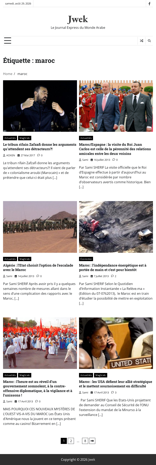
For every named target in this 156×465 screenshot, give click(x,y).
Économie (86, 258)
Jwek (78, 18)
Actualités (10, 137)
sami (85, 160)
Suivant (92, 441)
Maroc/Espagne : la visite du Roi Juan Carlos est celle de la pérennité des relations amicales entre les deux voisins (115, 149)
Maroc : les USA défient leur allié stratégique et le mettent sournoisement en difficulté (115, 383)
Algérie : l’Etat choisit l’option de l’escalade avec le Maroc (38, 267)
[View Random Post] (141, 41)
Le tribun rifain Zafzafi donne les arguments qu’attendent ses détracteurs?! (39, 146)
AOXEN (10, 155)
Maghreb (25, 137)
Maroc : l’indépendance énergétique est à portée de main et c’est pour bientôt (112, 267)
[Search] (149, 41)
